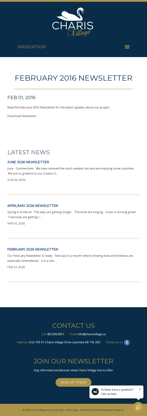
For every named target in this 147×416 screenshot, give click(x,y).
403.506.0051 (55, 334)
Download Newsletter (22, 116)
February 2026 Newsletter (32, 249)
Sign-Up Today (73, 382)
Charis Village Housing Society (47, 410)
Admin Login (71, 410)
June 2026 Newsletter (28, 162)
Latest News (28, 152)
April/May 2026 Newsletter (32, 206)
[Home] (73, 22)
